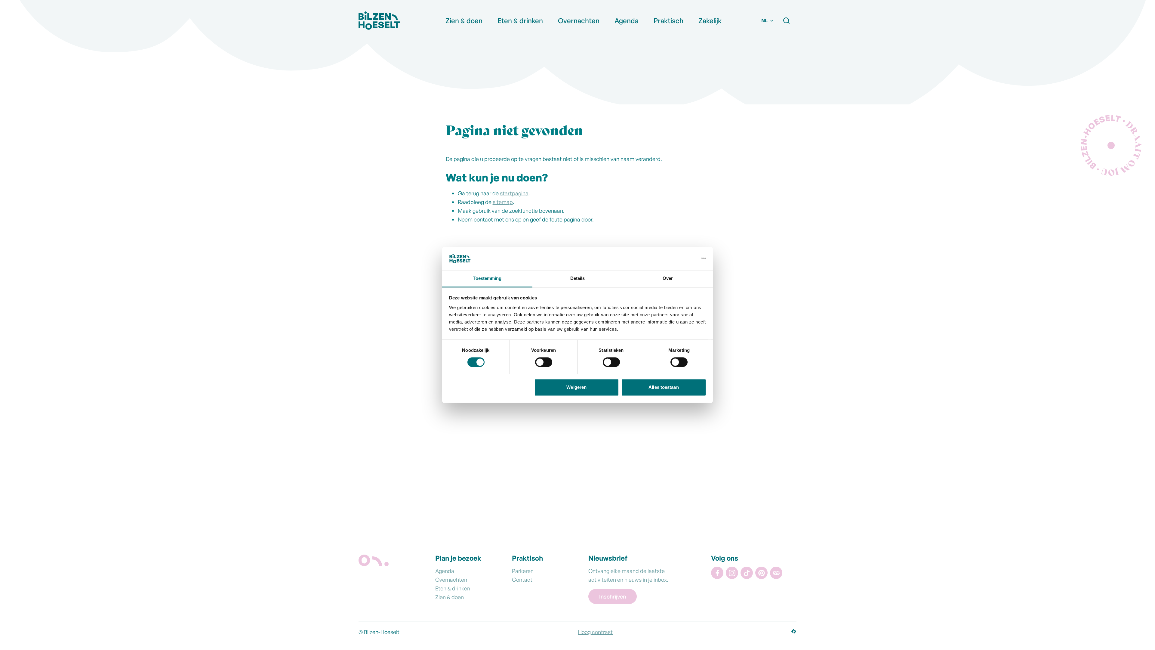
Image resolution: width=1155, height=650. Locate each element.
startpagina (514, 193)
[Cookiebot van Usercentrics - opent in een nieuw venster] (680, 258)
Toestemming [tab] (487, 278)
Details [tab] (577, 278)
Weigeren (576, 387)
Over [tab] (668, 278)
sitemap (503, 202)
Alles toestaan (663, 387)
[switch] (543, 363)
